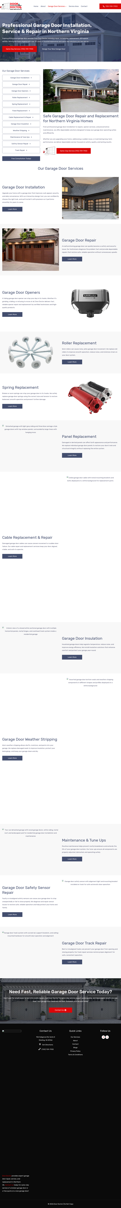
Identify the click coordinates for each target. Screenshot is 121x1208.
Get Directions (47, 1045)
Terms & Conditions (75, 1055)
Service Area (74, 6)
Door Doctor (6, 1176)
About (43, 6)
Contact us (9, 1185)
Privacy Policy (75, 1051)
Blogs (75, 1047)
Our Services (75, 1037)
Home (36, 6)
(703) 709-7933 (48, 1049)
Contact (84, 6)
